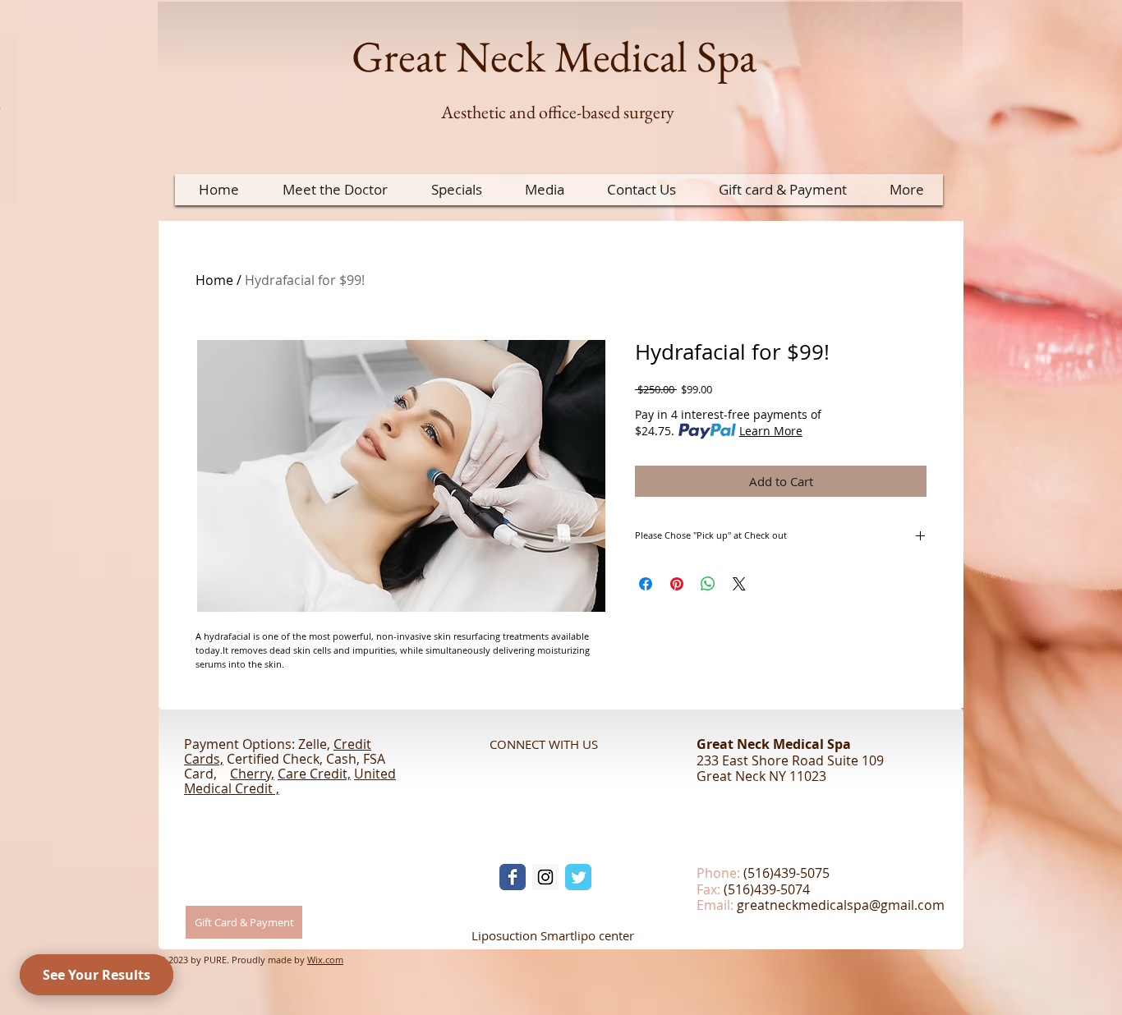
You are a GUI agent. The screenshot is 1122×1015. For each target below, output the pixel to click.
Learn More (770, 431)
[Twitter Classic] (578, 877)
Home (214, 280)
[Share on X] (739, 584)
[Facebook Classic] (512, 877)
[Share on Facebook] (645, 584)
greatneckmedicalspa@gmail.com (841, 905)
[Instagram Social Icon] (545, 877)
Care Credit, (314, 774)
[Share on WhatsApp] (708, 584)
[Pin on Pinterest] (677, 584)
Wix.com (325, 959)
